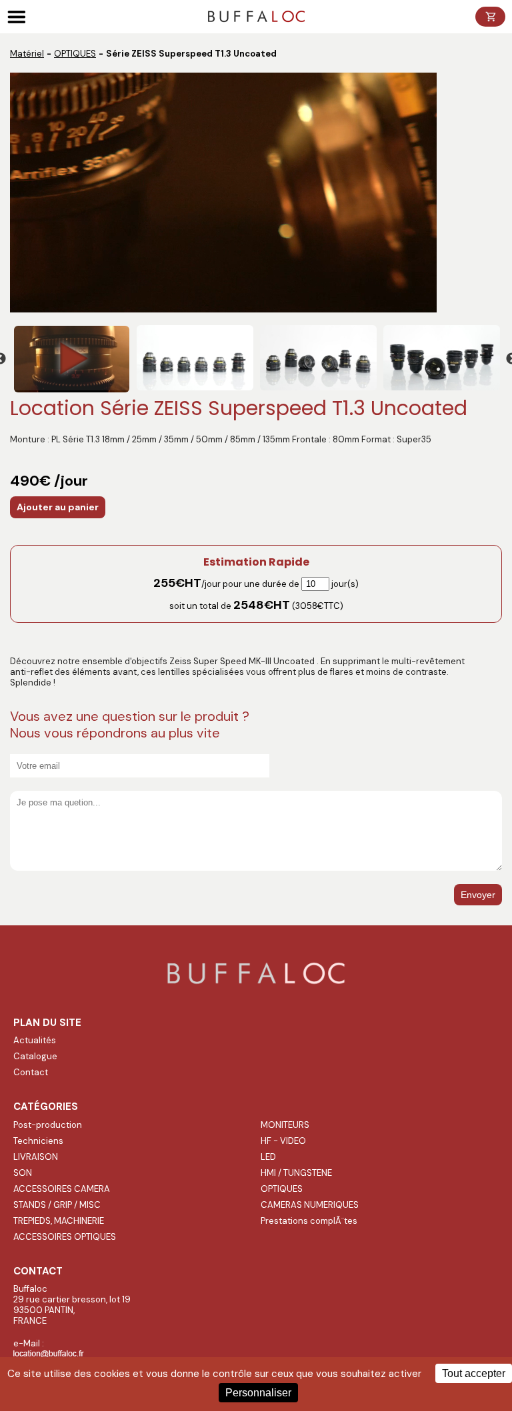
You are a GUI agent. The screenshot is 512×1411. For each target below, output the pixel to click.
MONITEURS (285, 1125)
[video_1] (71, 359)
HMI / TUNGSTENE (296, 1172)
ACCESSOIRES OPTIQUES (64, 1236)
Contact (30, 1072)
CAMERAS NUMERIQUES (310, 1204)
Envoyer (478, 894)
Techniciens (38, 1141)
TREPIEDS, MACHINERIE (58, 1220)
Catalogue (35, 1056)
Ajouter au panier (58, 507)
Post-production (47, 1125)
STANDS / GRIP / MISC (57, 1204)
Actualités (34, 1040)
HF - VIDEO (283, 1141)
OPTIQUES (75, 53)
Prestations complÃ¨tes (309, 1220)
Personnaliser (258, 1392)
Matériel (27, 53)
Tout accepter (473, 1373)
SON (22, 1172)
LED (268, 1157)
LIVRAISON (35, 1157)
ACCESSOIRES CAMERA (61, 1188)
